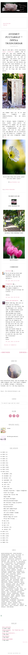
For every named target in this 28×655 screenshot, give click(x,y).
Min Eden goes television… (13, 436)
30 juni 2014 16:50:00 (12, 341)
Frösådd (16, 564)
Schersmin (22, 590)
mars (5, 525)
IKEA (25, 568)
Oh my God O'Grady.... (10, 518)
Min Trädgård (16, 579)
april (5, 523)
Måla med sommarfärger (10, 508)
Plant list (5, 25)
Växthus (6, 605)
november (6, 476)
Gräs (22, 565)
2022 (3, 454)
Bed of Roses (18, 554)
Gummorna (10, 567)
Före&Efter (21, 564)
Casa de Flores (14, 560)
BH (22, 554)
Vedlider (10, 602)
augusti (6, 482)
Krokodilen (10, 575)
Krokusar (16, 575)
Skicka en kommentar (10, 345)
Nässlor (22, 582)
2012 (3, 533)
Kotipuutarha (4, 575)
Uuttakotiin (13, 601)
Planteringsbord (10, 586)
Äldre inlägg (22, 352)
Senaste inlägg (6, 352)
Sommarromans (15, 593)
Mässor (9, 580)
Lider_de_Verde (13, 578)
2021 (3, 456)
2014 (3, 471)
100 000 (8, 428)
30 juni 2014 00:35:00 (12, 297)
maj (5, 521)
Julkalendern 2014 (20, 571)
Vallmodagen (4, 602)
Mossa (21, 579)
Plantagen (3, 586)
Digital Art (13, 561)
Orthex (13, 583)
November (11, 582)
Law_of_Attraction (5, 578)
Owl (17, 583)
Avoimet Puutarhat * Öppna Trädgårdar (15, 490)
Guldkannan (3, 567)
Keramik (18, 572)
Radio (21, 587)
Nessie (21, 580)
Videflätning (3, 604)
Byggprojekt (3, 560)
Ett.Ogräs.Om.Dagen (9, 498)
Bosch (20, 557)
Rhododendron (9, 589)
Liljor (18, 578)
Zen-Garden (15, 605)
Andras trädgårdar (17, 553)
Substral (18, 594)
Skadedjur (3, 593)
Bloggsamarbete (4, 556)
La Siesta (18, 576)
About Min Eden (7, 23)
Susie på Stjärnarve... (13, 300)
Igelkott (21, 568)
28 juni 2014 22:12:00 (12, 280)
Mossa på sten (8, 488)
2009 (3, 540)
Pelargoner (22, 583)
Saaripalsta (5, 636)
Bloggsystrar (12, 556)
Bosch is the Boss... (10, 510)
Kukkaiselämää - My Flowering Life (13, 630)
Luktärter (3, 579)
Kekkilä (14, 572)
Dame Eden (3, 561)
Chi (18, 560)
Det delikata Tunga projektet (13, 502)
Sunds (22, 594)
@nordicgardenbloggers (6, 553)
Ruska (2, 590)
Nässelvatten (16, 582)
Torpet (15, 597)
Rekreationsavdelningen (11, 500)
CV (21, 560)
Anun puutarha (6, 627)
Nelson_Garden (16, 580)
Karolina (8, 271)
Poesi (16, 586)
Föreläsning (3, 565)
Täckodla (8, 601)
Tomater (11, 597)
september (6, 480)
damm (8, 561)
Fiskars (2, 564)
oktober (6, 478)
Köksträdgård (13, 576)
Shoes (8, 591)
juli (5, 484)
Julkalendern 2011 (11, 571)
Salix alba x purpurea (14, 590)
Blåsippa (15, 557)
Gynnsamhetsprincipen (18, 567)
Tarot (2, 597)
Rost (25, 589)
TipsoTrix (6, 597)
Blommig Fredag (4, 557)
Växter (2, 605)
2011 (3, 536)
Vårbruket (22, 604)
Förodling (10, 565)
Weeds (11, 605)
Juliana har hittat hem (11, 494)
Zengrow (21, 605)
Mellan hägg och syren (10, 516)
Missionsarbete (8, 506)
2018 (3, 463)
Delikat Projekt (8, 504)
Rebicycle (3, 589)
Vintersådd (13, 604)
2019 (3, 461)
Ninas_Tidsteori (4, 582)
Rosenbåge (16, 589)
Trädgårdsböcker (14, 598)
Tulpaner (3, 601)
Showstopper (13, 591)
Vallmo (18, 601)
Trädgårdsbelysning (5, 598)
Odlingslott (8, 583)
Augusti (12, 554)
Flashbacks (7, 564)
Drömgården (9, 284)
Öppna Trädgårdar (8, 51)
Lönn (8, 579)
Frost (12, 564)
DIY (16, 561)
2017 (3, 465)
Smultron (9, 593)
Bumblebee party (8, 514)
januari (6, 529)
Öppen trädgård (10, 189)
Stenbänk (3, 594)
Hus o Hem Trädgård (10, 568)
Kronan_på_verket (4, 576)
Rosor (21, 589)
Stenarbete (22, 593)
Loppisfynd (23, 578)
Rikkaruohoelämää (7, 639)
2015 (3, 469)
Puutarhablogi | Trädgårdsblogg (8, 587)
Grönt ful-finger (9, 492)
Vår (18, 604)
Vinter (9, 604)
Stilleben (8, 594)
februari (6, 527)
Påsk (17, 587)
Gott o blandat (16, 565)
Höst (17, 568)
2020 (3, 458)
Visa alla (25, 642)
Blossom (11, 557)
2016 (3, 467)
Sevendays (3, 591)
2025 (3, 452)
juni (5, 486)
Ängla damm (7, 496)
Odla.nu (3, 583)
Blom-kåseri (18, 556)
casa (8, 560)
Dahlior (24, 560)
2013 (3, 531)
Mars (11, 579)
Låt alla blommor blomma (11, 512)
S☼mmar (6, 590)
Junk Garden (4, 572)
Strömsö (13, 594)
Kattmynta (10, 572)
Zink (25, 605)
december (6, 473)
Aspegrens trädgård (5, 554)
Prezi (20, 586)
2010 (3, 538)
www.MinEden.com (15, 182)
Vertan (20, 602)
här (5, 137)
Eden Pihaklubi (22, 561)
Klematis (23, 572)
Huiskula (3, 568)
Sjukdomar (19, 591)
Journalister (4, 571)
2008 (3, 542)
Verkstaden (15, 602)
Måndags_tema (4, 580)
